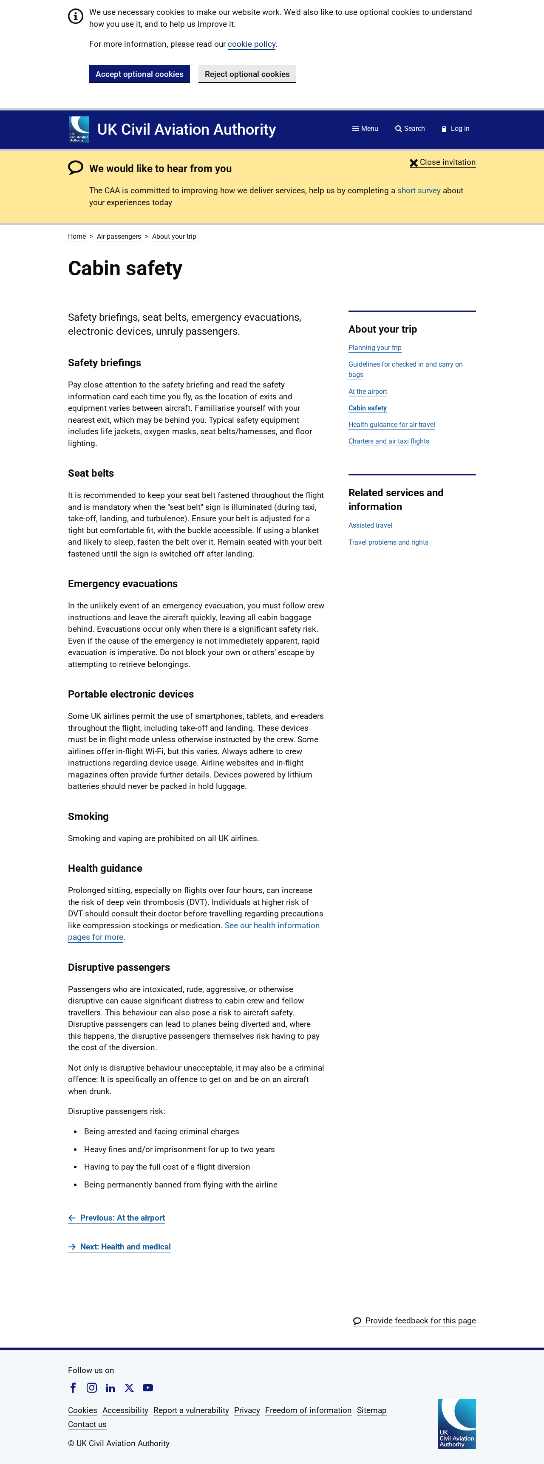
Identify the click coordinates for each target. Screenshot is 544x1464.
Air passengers (119, 236)
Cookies (82, 1410)
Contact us (87, 1424)
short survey (419, 190)
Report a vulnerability (191, 1410)
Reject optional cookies (247, 74)
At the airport (367, 391)
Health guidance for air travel (391, 425)
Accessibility (125, 1410)
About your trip (174, 236)
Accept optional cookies (140, 74)
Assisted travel (370, 525)
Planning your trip (375, 348)
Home (77, 236)
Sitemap (372, 1410)
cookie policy (251, 44)
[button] (443, 162)
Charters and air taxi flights (388, 441)
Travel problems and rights (388, 542)
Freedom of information (308, 1410)
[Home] (79, 129)
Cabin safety (367, 408)
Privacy (247, 1410)
